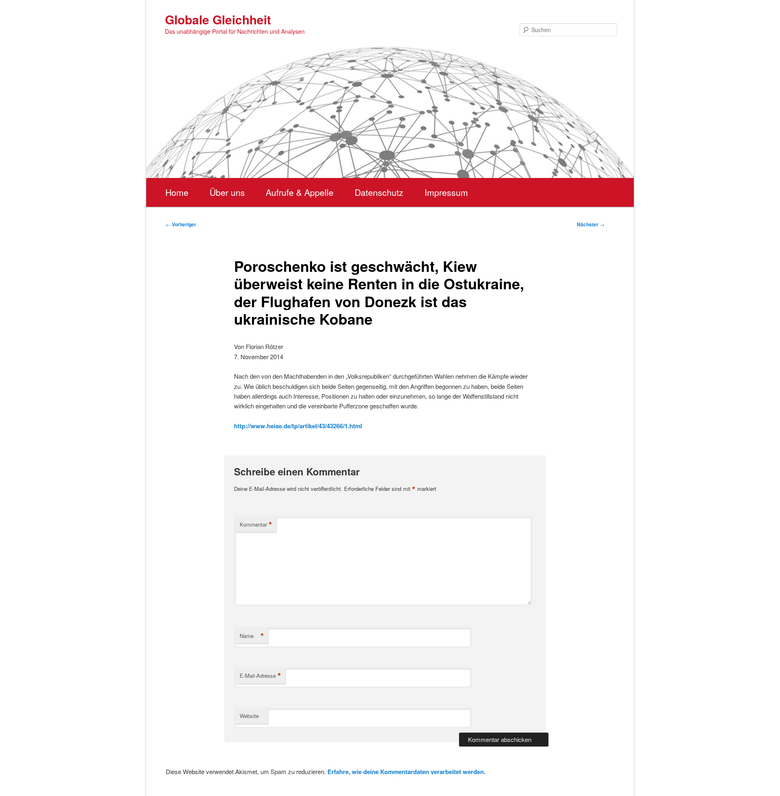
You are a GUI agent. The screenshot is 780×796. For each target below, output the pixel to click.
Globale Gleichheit (218, 19)
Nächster (590, 224)
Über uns (227, 192)
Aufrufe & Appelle (300, 192)
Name (252, 635)
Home (176, 192)
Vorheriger (181, 224)
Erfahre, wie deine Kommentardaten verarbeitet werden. (406, 771)
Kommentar (256, 524)
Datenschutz (379, 192)
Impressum (446, 192)
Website (249, 716)
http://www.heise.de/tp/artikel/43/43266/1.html (298, 425)
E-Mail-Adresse (260, 675)
